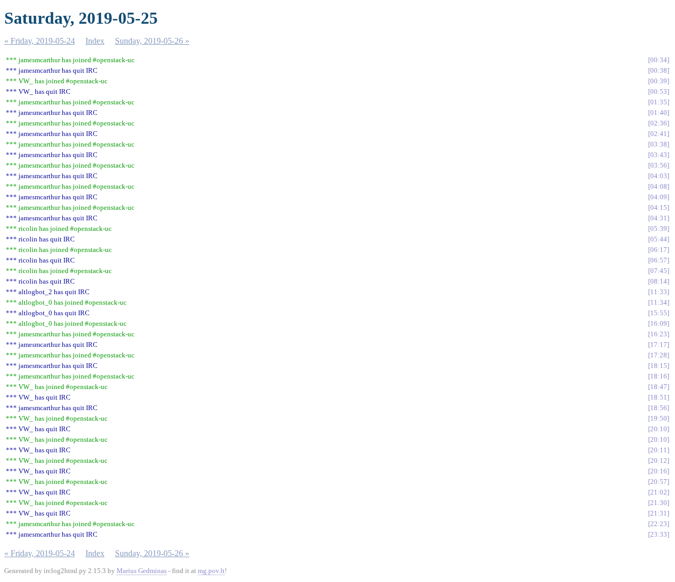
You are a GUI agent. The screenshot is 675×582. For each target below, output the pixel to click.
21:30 (658, 503)
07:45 (658, 271)
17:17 (658, 344)
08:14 (658, 281)
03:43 (658, 155)
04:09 (658, 197)
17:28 (658, 355)
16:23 (658, 334)
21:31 (658, 513)
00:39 (658, 81)
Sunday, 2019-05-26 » (152, 40)
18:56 (658, 408)
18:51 (658, 397)
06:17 (658, 250)
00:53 (658, 91)
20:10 (658, 429)
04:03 (658, 176)
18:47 (658, 387)
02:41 (658, 134)
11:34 (658, 302)
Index (94, 40)
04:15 (658, 207)
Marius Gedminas (142, 571)
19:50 (658, 418)
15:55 (658, 313)
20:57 (658, 482)
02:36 (658, 123)
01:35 (658, 102)
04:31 (658, 218)
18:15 (658, 366)
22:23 (658, 524)
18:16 (658, 376)
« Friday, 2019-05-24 (39, 40)
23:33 (658, 534)
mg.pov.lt (211, 571)
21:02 (658, 492)
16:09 (658, 323)
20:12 (658, 460)
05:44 (658, 239)
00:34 (658, 60)
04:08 (658, 186)
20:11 (658, 450)
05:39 (658, 228)
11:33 (658, 292)
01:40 (658, 113)
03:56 (658, 165)
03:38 (658, 144)
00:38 (658, 70)
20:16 (658, 471)
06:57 (658, 260)
